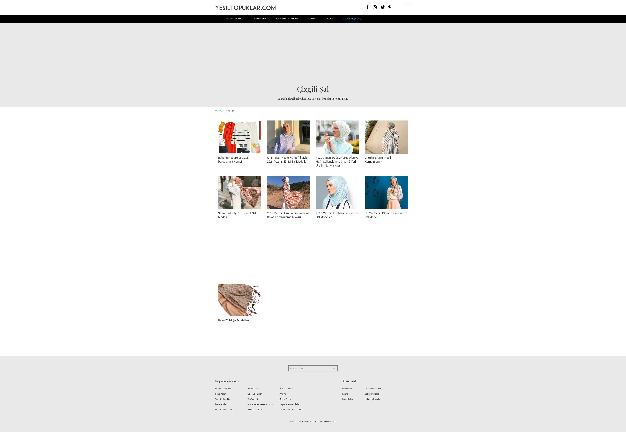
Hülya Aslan (220, 394)
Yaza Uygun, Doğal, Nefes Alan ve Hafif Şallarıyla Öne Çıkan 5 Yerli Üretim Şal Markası (337, 161)
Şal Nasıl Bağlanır (223, 389)
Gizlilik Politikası (372, 394)
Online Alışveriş (352, 18)
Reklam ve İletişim (373, 389)
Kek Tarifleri (252, 399)
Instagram (374, 7)
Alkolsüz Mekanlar (287, 18)
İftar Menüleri (221, 404)
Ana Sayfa (219, 111)
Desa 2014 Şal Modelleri (233, 320)
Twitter (382, 7)
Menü (408, 7)
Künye (345, 394)
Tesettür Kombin (222, 399)
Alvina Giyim (285, 399)
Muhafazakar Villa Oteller (291, 409)
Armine (283, 394)
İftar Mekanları (286, 389)
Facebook (367, 7)
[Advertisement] (313, 55)
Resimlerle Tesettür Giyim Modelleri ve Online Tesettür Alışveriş (245, 7)
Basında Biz (347, 399)
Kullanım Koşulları (373, 399)
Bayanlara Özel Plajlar (290, 404)
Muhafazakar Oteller (224, 409)
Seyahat (311, 18)
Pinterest (390, 7)
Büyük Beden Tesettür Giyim (260, 404)
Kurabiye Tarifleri (254, 394)
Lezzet (329, 18)
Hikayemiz (347, 389)
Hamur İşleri (252, 389)
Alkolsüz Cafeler (254, 409)
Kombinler (260, 18)
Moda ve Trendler (234, 18)
